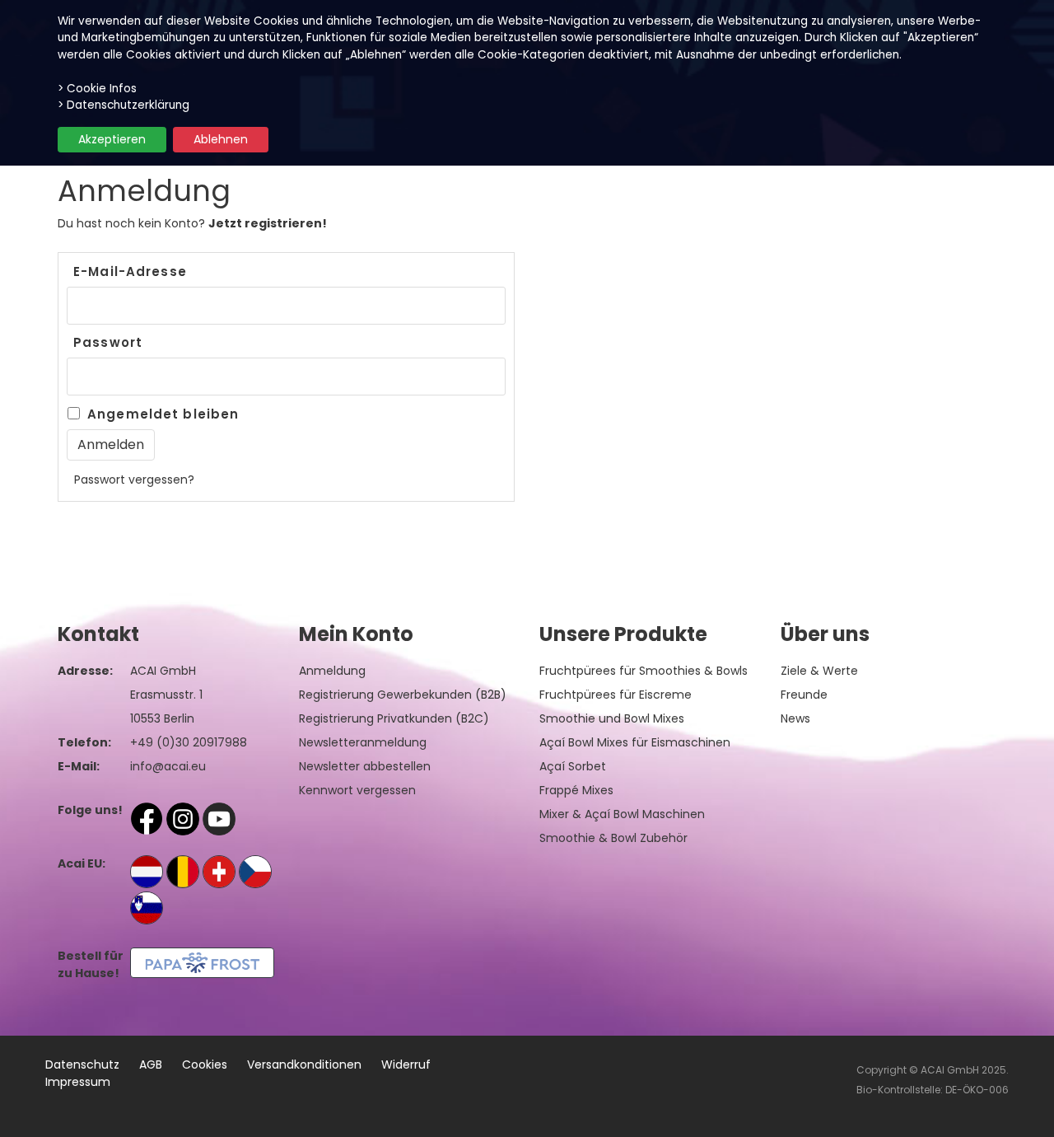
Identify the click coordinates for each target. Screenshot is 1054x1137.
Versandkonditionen (304, 1064)
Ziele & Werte (819, 670)
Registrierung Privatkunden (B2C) (394, 718)
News (795, 718)
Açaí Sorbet (572, 766)
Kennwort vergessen (357, 790)
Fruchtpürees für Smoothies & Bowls (643, 670)
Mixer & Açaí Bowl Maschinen (622, 814)
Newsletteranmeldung (363, 742)
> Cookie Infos (97, 88)
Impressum (77, 1082)
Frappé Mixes (576, 790)
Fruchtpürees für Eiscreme (615, 694)
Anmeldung (332, 670)
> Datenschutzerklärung (123, 105)
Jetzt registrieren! (267, 223)
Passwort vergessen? (134, 479)
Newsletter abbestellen (365, 766)
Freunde (804, 694)
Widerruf (406, 1064)
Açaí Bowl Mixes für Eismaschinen (634, 742)
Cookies (204, 1064)
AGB (150, 1064)
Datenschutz (82, 1064)
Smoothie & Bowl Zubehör (613, 838)
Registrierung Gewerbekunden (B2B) (402, 694)
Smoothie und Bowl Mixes (611, 718)
